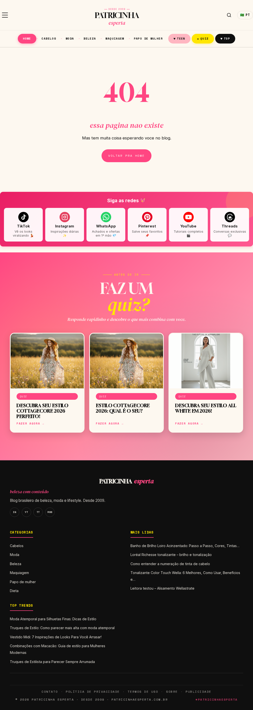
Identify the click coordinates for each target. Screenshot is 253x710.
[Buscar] (229, 15)
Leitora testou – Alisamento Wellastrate (162, 588)
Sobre (172, 691)
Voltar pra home (126, 155)
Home (27, 38)
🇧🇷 (245, 15)
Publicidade (198, 691)
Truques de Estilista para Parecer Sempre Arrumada (52, 662)
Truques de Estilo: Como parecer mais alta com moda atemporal (62, 628)
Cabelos (49, 38)
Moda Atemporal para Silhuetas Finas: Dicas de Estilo (53, 619)
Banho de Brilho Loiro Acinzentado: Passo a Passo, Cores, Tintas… (184, 546)
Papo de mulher (148, 38)
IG (14, 512)
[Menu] (5, 15)
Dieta (14, 591)
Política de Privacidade (93, 691)
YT (26, 512)
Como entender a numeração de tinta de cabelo (170, 564)
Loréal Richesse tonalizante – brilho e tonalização (171, 555)
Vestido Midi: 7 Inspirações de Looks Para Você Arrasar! (56, 637)
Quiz (203, 38)
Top (225, 38)
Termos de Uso (143, 691)
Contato (50, 691)
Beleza (90, 38)
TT (38, 512)
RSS (49, 512)
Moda (70, 38)
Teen (179, 38)
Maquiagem (114, 38)
